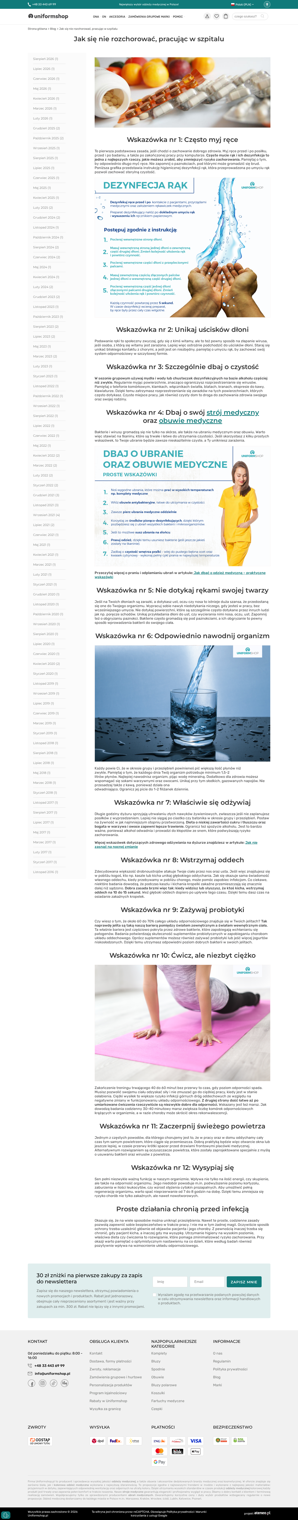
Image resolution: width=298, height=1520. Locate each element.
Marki (165, 16)
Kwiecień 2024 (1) (46, 277)
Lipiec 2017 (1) (43, 822)
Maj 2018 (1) (42, 773)
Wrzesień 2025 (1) (46, 148)
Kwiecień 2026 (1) (46, 98)
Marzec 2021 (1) (44, 565)
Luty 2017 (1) (42, 852)
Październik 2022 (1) (48, 396)
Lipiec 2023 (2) (44, 336)
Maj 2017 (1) (41, 832)
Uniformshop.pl (38, 1515)
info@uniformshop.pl (52, 1373)
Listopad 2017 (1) (45, 803)
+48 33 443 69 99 (44, 4)
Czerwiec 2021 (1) (46, 535)
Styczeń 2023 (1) (45, 376)
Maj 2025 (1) (42, 188)
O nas (217, 1353)
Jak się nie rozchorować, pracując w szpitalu (88, 28)
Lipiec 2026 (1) (44, 69)
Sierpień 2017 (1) (45, 812)
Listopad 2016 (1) (45, 872)
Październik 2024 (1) (48, 237)
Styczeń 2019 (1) (45, 733)
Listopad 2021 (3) (46, 505)
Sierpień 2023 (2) (46, 327)
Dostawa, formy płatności (110, 1361)
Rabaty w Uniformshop (108, 1401)
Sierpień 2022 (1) (45, 416)
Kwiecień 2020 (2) (46, 664)
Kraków (144, 1498)
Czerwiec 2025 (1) (46, 178)
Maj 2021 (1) (41, 545)
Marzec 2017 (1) (44, 842)
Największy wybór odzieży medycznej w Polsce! (149, 4)
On (104, 16)
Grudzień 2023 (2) (46, 297)
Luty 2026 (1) (42, 118)
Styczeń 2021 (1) (45, 584)
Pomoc (178, 16)
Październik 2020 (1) (48, 614)
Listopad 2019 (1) (45, 684)
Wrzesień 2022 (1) (46, 406)
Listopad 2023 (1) (46, 307)
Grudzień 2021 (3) (46, 495)
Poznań (196, 1498)
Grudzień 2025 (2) (46, 128)
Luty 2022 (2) (43, 475)
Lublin (174, 1498)
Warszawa (132, 1498)
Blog (53, 28)
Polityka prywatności (230, 1369)
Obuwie (157, 1377)
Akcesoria (117, 16)
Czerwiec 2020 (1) (46, 654)
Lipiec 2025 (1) (43, 168)
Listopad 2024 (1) (46, 227)
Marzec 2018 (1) (44, 783)
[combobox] (250, 16)
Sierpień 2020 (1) (45, 634)
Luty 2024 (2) (43, 287)
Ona (96, 16)
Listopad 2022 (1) (46, 386)
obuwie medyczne (190, 420)
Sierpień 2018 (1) (45, 753)
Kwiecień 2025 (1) (46, 198)
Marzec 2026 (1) (45, 108)
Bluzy (156, 1361)
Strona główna (37, 28)
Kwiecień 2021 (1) (45, 555)
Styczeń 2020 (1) (45, 674)
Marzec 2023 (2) (45, 356)
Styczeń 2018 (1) (45, 793)
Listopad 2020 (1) (46, 604)
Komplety (159, 1353)
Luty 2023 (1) (42, 366)
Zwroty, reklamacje (105, 1369)
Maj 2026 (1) (42, 89)
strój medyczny (233, 412)
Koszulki (158, 1393)
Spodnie (158, 1369)
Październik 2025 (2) (48, 138)
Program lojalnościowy (108, 1393)
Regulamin (222, 1361)
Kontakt (96, 1353)
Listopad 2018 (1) (45, 743)
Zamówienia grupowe (144, 16)
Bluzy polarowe (164, 1385)
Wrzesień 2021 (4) (46, 515)
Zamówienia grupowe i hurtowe (116, 1377)
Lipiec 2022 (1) (43, 426)
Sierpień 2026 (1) (45, 59)
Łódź (166, 1498)
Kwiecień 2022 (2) (46, 455)
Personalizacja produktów (111, 1385)
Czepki (156, 1409)
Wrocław (156, 1498)
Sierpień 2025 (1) (45, 158)
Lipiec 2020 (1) (44, 644)
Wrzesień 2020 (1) (46, 624)
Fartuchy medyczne (167, 1401)
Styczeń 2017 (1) (45, 862)
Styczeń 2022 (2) (45, 485)
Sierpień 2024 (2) (46, 247)
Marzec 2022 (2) (45, 465)
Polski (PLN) (243, 4)
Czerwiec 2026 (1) (46, 79)
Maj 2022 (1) (42, 446)
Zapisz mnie (244, 1282)
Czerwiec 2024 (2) (46, 257)
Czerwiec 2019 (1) (46, 713)
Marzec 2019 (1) (44, 723)
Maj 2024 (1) (42, 267)
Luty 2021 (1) (42, 574)
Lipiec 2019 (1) (43, 703)
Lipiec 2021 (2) (43, 525)
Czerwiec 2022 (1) (46, 436)
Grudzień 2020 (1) (46, 594)
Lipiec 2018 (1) (43, 763)
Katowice (185, 1498)
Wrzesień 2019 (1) (46, 693)
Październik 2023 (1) (48, 317)
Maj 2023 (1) (42, 346)
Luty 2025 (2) (43, 208)
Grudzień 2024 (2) (46, 217)
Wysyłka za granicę (105, 1409)
